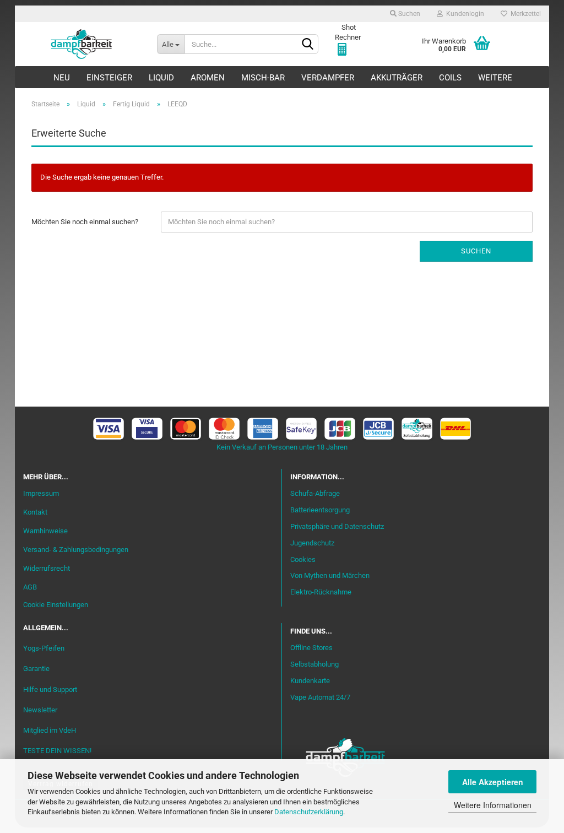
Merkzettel (524, 14)
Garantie (36, 668)
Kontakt (35, 512)
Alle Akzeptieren (492, 781)
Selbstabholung (314, 664)
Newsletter (40, 710)
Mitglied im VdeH (49, 730)
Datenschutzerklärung (308, 812)
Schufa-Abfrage (315, 493)
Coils (450, 78)
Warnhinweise (45, 531)
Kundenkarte (310, 681)
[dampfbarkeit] (81, 44)
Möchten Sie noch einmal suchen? (84, 222)
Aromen (208, 78)
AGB (30, 587)
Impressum (41, 493)
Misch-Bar (263, 78)
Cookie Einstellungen (55, 605)
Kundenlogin (463, 14)
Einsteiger (109, 78)
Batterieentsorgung (320, 510)
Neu (61, 78)
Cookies (303, 559)
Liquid (161, 78)
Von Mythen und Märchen (330, 575)
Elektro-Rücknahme (320, 592)
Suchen (408, 14)
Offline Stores (311, 647)
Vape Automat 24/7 (320, 697)
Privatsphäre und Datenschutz (337, 526)
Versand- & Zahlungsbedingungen (75, 549)
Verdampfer (327, 78)
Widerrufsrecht (46, 568)
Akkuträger (396, 78)
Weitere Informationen (493, 804)
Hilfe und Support (50, 689)
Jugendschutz (312, 543)
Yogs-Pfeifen (43, 648)
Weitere (495, 78)
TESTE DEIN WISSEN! (57, 751)
